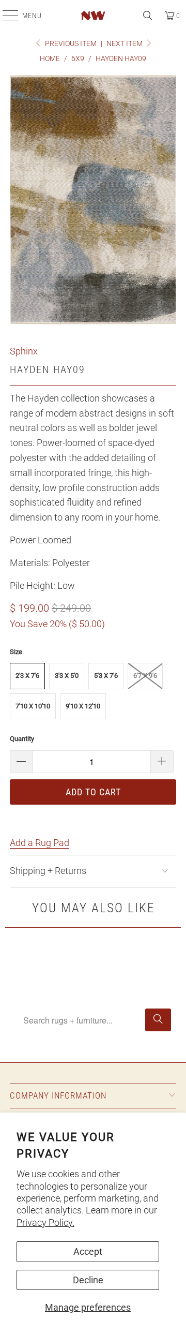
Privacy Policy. (45, 1222)
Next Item (125, 43)
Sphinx (24, 351)
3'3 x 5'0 (67, 675)
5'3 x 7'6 (106, 675)
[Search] (148, 15)
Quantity (22, 739)
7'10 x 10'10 (33, 706)
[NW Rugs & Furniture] (93, 15)
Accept (87, 1251)
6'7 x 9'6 (145, 675)
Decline (88, 1279)
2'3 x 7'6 (27, 675)
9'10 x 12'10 (83, 706)
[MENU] (5, 15)
